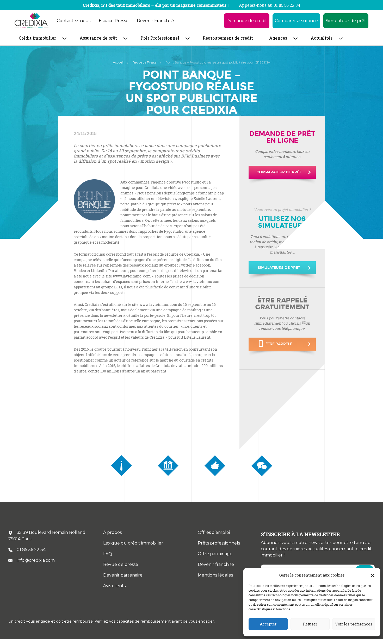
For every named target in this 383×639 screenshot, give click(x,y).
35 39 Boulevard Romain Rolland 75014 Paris (46, 535)
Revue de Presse (144, 62)
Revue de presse (120, 564)
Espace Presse (113, 20)
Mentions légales (215, 575)
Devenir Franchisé (155, 20)
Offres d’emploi (214, 532)
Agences (278, 38)
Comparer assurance (296, 20)
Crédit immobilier (37, 38)
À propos (112, 532)
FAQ (107, 553)
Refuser (310, 624)
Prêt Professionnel (159, 38)
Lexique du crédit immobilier (133, 543)
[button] (372, 575)
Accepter (268, 624)
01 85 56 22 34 (31, 549)
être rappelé (278, 344)
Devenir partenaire (123, 575)
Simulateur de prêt (346, 20)
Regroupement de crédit (228, 38)
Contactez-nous (73, 20)
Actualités (321, 38)
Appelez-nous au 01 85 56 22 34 (269, 5)
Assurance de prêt (98, 38)
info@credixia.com (36, 560)
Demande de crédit (246, 20)
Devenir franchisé (216, 564)
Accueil (118, 62)
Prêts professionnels (219, 543)
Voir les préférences (353, 624)
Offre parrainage (215, 553)
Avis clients (114, 585)
